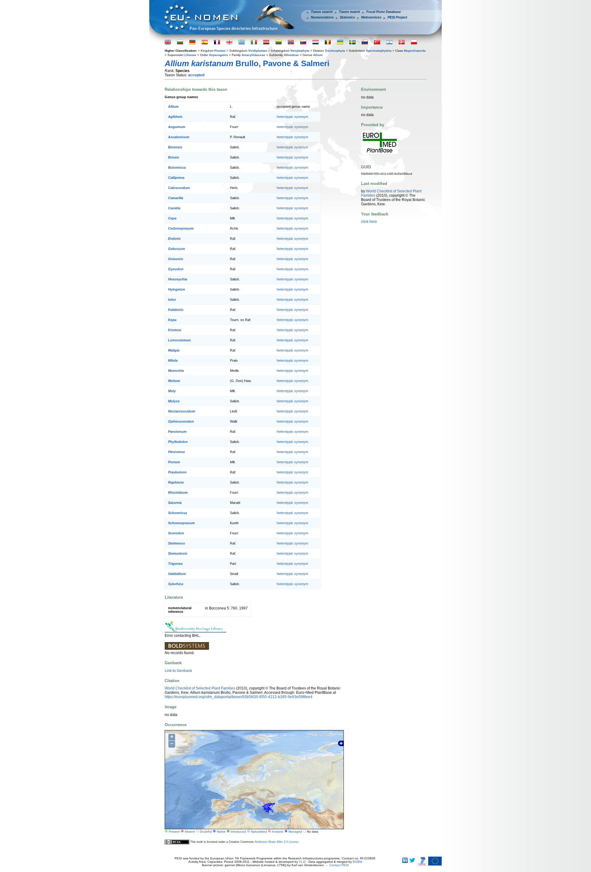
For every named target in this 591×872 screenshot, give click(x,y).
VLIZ (302, 861)
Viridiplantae (257, 50)
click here (369, 221)
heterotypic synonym (292, 117)
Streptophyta (299, 50)
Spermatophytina (379, 50)
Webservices (371, 17)
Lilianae (190, 55)
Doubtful (206, 831)
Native (221, 831)
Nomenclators (322, 17)
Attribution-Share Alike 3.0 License (277, 841)
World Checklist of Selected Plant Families (200, 688)
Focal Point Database (383, 12)
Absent (190, 831)
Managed (295, 831)
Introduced (238, 831)
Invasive (277, 831)
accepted (196, 75)
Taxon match (349, 12)
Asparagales (218, 55)
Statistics (347, 17)
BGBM (357, 861)
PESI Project (397, 17)
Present (174, 831)
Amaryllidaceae (253, 55)
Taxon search (322, 12)
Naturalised (259, 831)
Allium (318, 55)
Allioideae (291, 55)
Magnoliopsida (415, 50)
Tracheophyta (335, 50)
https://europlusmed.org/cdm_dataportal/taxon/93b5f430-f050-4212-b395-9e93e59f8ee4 (238, 697)
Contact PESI (339, 865)
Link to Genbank (178, 671)
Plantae (220, 50)
